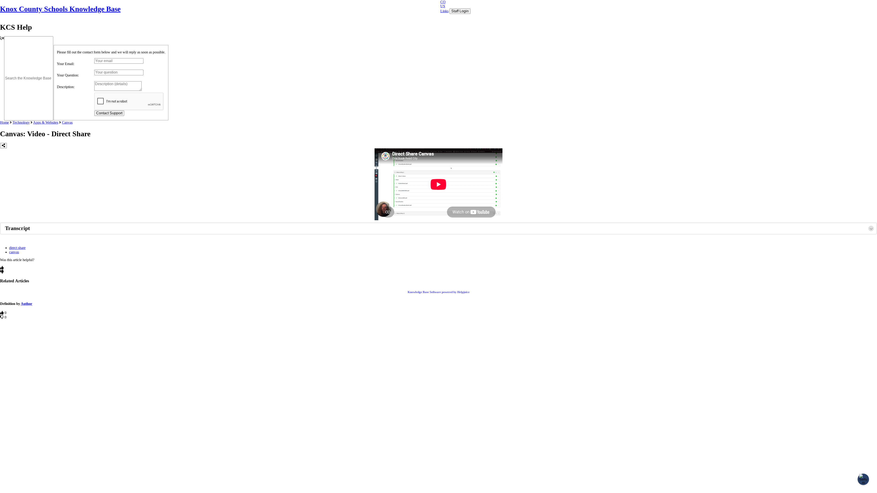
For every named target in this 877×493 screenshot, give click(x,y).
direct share (17, 248)
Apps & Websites (45, 122)
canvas (14, 252)
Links (444, 11)
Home (4, 122)
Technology (21, 122)
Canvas (67, 122)
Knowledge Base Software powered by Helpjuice (439, 292)
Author (26, 304)
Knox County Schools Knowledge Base (60, 9)
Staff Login (460, 11)
